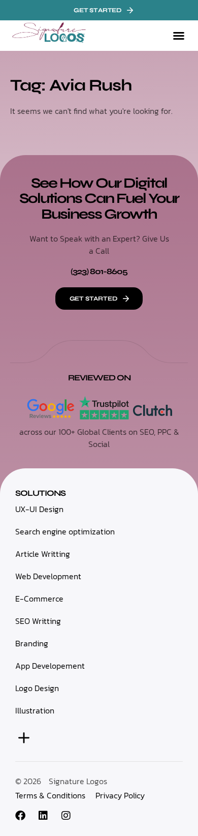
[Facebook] (20, 815)
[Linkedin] (43, 815)
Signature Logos (78, 781)
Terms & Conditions (50, 795)
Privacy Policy (120, 795)
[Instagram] (66, 815)
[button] (179, 35)
